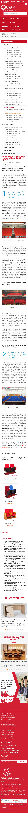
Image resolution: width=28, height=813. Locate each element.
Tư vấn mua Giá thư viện (11, 100)
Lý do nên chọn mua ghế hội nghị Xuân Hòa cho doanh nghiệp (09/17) (15, 586)
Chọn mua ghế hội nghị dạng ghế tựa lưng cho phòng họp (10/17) (14, 562)
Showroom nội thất (6, 719)
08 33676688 (9, 702)
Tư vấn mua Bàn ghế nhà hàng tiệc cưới (14, 110)
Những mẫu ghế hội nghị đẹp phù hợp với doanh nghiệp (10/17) (14, 565)
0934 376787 (15, 750)
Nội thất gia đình (8, 124)
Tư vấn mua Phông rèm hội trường (14, 88)
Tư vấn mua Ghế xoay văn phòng (14, 63)
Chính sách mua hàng (7, 730)
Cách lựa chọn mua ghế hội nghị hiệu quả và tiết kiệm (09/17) (14, 582)
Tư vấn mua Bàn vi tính (11, 59)
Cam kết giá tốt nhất (6, 722)
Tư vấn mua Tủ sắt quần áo (12, 144)
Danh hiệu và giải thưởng (8, 715)
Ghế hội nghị (5, 174)
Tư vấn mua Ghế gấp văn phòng (14, 65)
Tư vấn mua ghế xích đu (11, 135)
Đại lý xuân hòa (15, 30)
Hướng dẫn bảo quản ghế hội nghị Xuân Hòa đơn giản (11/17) (13, 542)
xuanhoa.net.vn (12, 180)
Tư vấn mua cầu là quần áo (12, 133)
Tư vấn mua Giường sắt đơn (12, 104)
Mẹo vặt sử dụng (8, 150)
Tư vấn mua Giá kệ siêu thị (12, 121)
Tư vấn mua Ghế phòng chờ (12, 67)
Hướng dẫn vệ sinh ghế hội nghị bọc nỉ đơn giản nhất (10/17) (14, 559)
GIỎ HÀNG (23, 4)
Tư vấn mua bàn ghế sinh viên (13, 97)
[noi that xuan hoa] (14, 801)
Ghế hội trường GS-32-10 (10, 501)
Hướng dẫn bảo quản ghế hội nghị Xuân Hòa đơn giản (14, 346)
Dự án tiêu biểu (15, 26)
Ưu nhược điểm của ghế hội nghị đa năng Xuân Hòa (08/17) (14, 589)
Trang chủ (4, 33)
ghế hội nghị (15, 265)
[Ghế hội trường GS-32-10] (10, 491)
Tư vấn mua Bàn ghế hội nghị (9, 36)
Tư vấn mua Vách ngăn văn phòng (14, 78)
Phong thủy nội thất (9, 153)
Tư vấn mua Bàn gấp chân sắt (13, 61)
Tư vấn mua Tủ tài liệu (10, 74)
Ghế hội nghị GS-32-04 (14, 407)
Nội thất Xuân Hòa (8, 453)
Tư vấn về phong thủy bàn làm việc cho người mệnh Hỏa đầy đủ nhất (14, 620)
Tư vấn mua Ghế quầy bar (12, 69)
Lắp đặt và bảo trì (9, 147)
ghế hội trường (19, 247)
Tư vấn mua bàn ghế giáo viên (13, 93)
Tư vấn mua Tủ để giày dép (12, 142)
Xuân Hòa (10, 445)
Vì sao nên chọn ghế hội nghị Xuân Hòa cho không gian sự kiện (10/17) (15, 548)
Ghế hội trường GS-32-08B (10, 478)
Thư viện (12, 22)
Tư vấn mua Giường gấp (11, 72)
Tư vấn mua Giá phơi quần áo (13, 138)
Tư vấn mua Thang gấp (11, 140)
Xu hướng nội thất (9, 44)
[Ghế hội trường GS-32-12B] (10, 514)
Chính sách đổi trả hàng (7, 736)
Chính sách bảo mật (6, 741)
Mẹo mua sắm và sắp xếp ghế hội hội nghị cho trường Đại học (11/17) (14, 545)
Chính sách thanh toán (7, 739)
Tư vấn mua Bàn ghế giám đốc (13, 54)
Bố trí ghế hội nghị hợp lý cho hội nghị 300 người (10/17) (14, 552)
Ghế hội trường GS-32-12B (10, 523)
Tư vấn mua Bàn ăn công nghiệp (14, 117)
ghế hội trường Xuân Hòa (14, 259)
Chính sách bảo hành (7, 734)
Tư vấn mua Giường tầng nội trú (13, 102)
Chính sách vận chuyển (7, 732)
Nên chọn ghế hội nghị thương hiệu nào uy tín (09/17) (15, 579)
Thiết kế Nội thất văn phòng (11, 48)
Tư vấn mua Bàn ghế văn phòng (13, 56)
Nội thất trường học (9, 91)
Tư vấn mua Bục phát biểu (12, 86)
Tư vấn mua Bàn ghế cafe (12, 119)
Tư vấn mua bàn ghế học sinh (13, 95)
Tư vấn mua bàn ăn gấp (11, 129)
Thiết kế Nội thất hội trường (11, 81)
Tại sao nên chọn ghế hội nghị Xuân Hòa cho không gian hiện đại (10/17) (14, 555)
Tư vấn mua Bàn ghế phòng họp (13, 52)
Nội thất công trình (7, 34)
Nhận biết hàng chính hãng (8, 717)
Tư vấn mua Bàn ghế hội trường (13, 83)
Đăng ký (22, 761)
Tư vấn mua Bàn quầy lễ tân (12, 50)
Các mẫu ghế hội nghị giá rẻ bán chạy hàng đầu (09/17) (15, 576)
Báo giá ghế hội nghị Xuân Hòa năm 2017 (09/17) (14, 572)
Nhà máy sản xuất (6, 713)
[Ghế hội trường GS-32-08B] (10, 469)
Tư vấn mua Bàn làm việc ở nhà (13, 127)
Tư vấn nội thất (15, 19)
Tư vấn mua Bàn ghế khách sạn (13, 115)
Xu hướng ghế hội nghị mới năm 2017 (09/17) (14, 569)
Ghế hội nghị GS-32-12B (14, 307)
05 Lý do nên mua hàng (7, 724)
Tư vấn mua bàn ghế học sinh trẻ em (15, 131)
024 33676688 (12, 1)
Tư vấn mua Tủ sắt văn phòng (13, 76)
